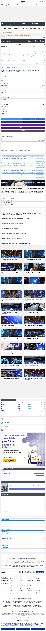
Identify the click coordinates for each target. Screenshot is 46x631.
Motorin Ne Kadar (5, 524)
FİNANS (2, 4)
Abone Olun (27, 489)
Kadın (11, 583)
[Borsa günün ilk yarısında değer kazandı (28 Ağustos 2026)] (11, 254)
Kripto (29, 4)
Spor (11, 590)
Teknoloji (20, 576)
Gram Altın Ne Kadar (6, 531)
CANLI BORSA (7, 422)
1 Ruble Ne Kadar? (36, 605)
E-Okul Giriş (38, 585)
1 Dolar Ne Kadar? (20, 605)
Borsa (9, 4)
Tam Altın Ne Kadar (5, 533)
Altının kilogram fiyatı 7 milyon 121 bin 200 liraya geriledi (34, 286)
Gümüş (25, 4)
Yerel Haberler (12, 593)
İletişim (13, 611)
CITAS (2, 412)
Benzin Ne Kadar (5, 521)
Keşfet (28, 593)
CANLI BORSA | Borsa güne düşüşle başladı (33, 259)
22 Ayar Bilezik (15, 603)
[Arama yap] (40, 1)
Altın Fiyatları (29, 585)
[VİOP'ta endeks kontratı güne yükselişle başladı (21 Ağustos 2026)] (11, 360)
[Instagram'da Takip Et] (25, 572)
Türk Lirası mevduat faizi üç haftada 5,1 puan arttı (22, 598)
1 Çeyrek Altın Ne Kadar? (24, 603)
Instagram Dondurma (39, 587)
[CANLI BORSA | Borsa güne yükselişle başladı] (11, 280)
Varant (39, 28)
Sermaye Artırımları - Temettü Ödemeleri (23, 124)
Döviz (18, 4)
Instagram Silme (38, 588)
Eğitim (11, 588)
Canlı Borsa (4, 28)
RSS (32, 611)
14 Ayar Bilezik (37, 602)
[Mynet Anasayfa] (23, 1)
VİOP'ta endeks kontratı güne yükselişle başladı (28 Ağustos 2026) (11, 273)
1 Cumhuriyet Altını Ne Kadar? (10, 605)
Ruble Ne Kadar (5, 549)
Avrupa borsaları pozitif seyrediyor (31, 312)
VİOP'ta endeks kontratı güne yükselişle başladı (34, 325)
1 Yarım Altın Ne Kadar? (34, 603)
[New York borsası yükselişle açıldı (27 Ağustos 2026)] (34, 267)
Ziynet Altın (31, 602)
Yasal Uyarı (29, 611)
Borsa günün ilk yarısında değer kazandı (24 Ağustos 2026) (10, 339)
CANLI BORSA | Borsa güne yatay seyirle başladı (34, 365)
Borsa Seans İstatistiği (31, 576)
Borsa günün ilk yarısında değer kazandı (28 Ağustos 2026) (10, 260)
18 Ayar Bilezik (8, 603)
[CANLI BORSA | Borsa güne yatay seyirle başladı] (34, 360)
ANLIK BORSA (7, 419)
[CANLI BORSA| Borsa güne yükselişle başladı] (34, 333)
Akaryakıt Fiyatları (5, 519)
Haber (33, 4)
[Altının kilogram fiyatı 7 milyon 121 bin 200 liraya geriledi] (34, 280)
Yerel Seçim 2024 (8, 602)
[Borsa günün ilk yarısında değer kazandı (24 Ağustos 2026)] (11, 333)
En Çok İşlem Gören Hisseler (26, 606)
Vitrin (20, 581)
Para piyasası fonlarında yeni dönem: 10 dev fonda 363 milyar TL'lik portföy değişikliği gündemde (11, 352)
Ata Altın (19, 602)
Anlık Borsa (14, 4)
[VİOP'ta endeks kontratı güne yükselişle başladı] (34, 320)
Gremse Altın (25, 602)
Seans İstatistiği (16, 28)
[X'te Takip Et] (22, 572)
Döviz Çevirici (5, 494)
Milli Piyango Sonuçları (40, 583)
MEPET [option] (3, 37)
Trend (11, 587)
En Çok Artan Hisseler (16, 606)
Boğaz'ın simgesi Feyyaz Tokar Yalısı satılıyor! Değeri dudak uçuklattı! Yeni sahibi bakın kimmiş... (18, 601)
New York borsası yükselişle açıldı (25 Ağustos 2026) (33, 300)
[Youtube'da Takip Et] (31, 572)
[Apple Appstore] (5, 580)
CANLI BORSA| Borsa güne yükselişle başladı (33, 338)
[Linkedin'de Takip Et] (28, 572)
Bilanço (12, 122)
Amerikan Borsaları (33, 28)
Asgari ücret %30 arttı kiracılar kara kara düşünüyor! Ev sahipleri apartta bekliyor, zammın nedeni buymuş (22, 599)
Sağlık (20, 578)
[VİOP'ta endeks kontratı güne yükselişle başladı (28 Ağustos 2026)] (11, 267)
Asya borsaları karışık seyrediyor (8, 325)
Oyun (37, 576)
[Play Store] (5, 577)
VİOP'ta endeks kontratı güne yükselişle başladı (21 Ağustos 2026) (11, 366)
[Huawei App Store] (5, 584)
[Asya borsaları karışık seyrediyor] (11, 320)
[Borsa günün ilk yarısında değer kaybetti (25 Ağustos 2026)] (11, 307)
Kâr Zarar (34, 122)
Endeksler (22, 28)
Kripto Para (29, 583)
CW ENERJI (3, 477)
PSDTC (2, 406)
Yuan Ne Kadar (5, 547)
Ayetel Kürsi (38, 592)
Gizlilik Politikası (24, 611)
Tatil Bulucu (38, 581)
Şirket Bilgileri (34, 119)
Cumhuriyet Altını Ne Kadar (7, 538)
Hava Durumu (29, 592)
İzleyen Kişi (41, 471)
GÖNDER (42, 140)
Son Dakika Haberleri (13, 576)
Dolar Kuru (29, 587)
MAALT (2, 408)
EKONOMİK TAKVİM (8, 430)
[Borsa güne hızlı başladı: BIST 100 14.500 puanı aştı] (11, 294)
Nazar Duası (38, 593)
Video (11, 592)
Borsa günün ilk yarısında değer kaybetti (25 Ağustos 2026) (10, 313)
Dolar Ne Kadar (5, 540)
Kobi (19, 592)
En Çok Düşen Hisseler (6, 606)
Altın (22, 4)
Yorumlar (23, 130)
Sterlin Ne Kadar (5, 545)
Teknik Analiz (10, 28)
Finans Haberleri (40, 601)
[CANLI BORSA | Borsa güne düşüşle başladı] (34, 254)
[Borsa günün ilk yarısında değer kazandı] (34, 346)
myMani (36, 4)
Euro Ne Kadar (4, 543)
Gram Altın (14, 602)
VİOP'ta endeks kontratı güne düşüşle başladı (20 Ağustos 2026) (34, 379)
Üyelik (20, 611)
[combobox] (23, 37)
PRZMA (2, 404)
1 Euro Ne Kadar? (28, 605)
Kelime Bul (38, 578)
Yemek (11, 581)
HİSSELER (6, 426)
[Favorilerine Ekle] (3, 36)
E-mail (20, 588)
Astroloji (20, 580)
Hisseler (27, 28)
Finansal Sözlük (30, 580)
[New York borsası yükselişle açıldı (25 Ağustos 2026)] (34, 294)
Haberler (11, 578)
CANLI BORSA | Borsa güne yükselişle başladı (10, 285)
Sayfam (41, 4)
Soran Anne (38, 580)
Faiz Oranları (24, 607)
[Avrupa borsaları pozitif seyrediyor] (34, 307)
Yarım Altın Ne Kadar (6, 536)
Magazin (11, 585)
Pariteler (19, 607)
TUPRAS (3, 475)
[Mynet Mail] (44, 1)
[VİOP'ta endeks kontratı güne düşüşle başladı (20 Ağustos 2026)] (34, 373)
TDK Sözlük (38, 590)
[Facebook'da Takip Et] (20, 572)
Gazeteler (20, 587)
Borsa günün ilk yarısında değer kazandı (32, 351)
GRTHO (2, 410)
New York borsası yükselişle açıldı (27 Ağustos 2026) (33, 273)
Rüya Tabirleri (29, 590)
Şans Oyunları (21, 590)
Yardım (16, 611)
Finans (11, 580)
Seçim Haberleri (21, 583)
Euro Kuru (29, 588)
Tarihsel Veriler (23, 127)
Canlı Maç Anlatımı (22, 585)
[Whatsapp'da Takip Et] (34, 572)
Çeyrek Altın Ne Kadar (6, 529)
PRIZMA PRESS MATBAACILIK (6, 473)
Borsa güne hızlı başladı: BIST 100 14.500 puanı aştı (11, 300)
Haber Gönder (40, 572)
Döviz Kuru (40, 606)
